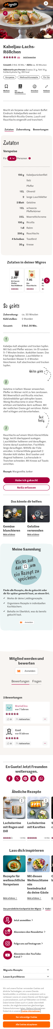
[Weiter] (47, 280)
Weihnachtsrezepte (29, 77)
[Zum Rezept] (14, 818)
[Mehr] (45, 719)
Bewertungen (40, 129)
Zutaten (9, 129)
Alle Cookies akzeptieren (26, 1024)
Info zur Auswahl (30, 158)
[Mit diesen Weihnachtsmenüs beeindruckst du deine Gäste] (38, 877)
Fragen (36, 681)
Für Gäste (48, 77)
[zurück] (5, 13)
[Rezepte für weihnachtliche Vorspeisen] (14, 877)
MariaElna (21, 706)
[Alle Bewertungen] (9, 57)
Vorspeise (9, 77)
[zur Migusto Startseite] (10, 3)
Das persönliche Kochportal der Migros (22, 909)
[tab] (26, 969)
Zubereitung (23, 129)
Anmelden (29, 622)
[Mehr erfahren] (14, 530)
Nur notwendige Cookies (26, 1017)
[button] (9, 708)
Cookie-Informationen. (30, 1011)
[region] (26, 1004)
